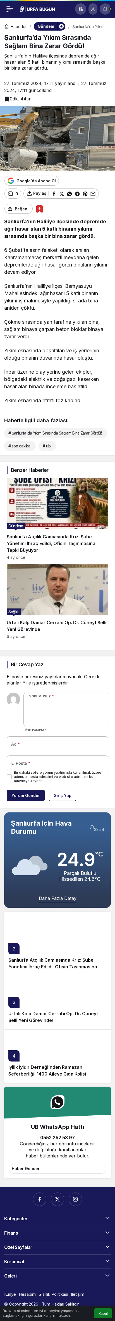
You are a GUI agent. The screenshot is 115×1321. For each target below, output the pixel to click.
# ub (47, 446)
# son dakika (19, 446)
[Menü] (9, 9)
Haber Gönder (26, 1168)
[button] (80, 9)
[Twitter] (57, 1199)
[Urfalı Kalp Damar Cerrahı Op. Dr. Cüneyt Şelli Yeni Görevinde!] (57, 601)
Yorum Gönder (25, 795)
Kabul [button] (103, 1313)
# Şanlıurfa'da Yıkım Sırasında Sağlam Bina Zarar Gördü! (55, 433)
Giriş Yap (62, 795)
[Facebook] (39, 1199)
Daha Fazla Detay (57, 898)
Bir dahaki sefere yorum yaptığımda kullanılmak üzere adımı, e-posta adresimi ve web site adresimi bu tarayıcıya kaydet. (57, 776)
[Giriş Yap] (92, 9)
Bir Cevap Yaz (27, 664)
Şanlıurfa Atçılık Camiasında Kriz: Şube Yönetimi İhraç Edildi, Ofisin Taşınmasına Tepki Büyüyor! (52, 966)
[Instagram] (75, 1199)
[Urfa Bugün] (37, 9)
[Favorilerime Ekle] (39, 208)
